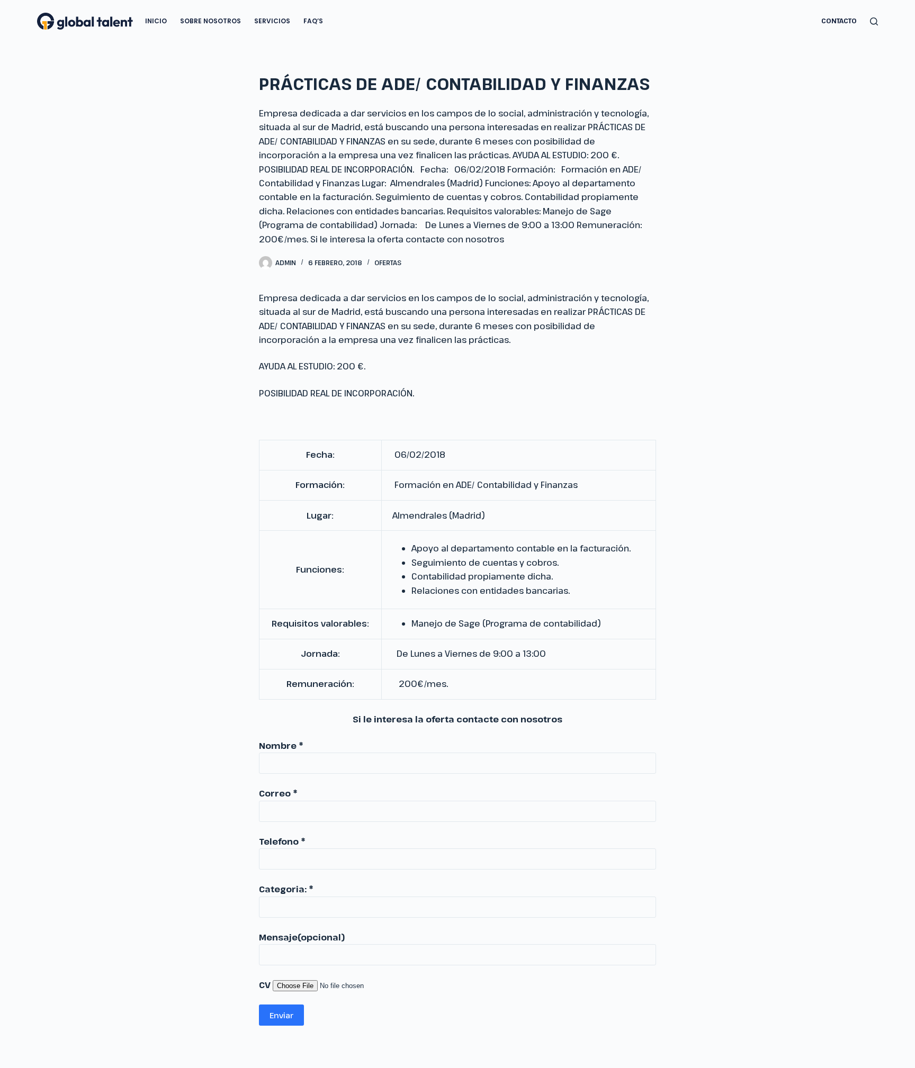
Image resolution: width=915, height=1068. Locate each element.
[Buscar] (874, 21)
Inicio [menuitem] (156, 20)
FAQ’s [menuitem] (313, 20)
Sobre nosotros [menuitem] (210, 20)
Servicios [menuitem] (272, 20)
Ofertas (387, 262)
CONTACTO (839, 20)
